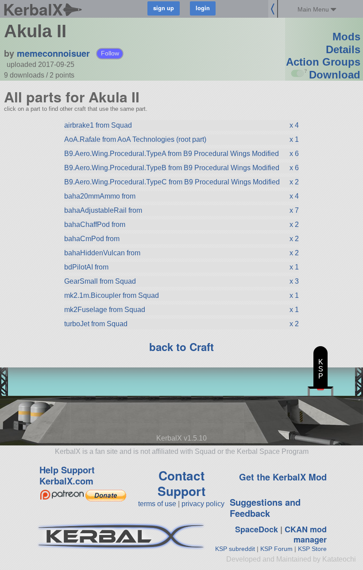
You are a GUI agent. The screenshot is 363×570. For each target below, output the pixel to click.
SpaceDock (256, 529)
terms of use (157, 504)
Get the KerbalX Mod (283, 476)
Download (334, 75)
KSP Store (312, 548)
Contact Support (181, 483)
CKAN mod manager (306, 534)
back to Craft (181, 346)
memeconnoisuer (53, 53)
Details (343, 49)
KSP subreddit (235, 548)
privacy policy (203, 504)
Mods (346, 37)
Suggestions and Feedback (265, 507)
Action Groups (323, 62)
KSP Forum (276, 548)
